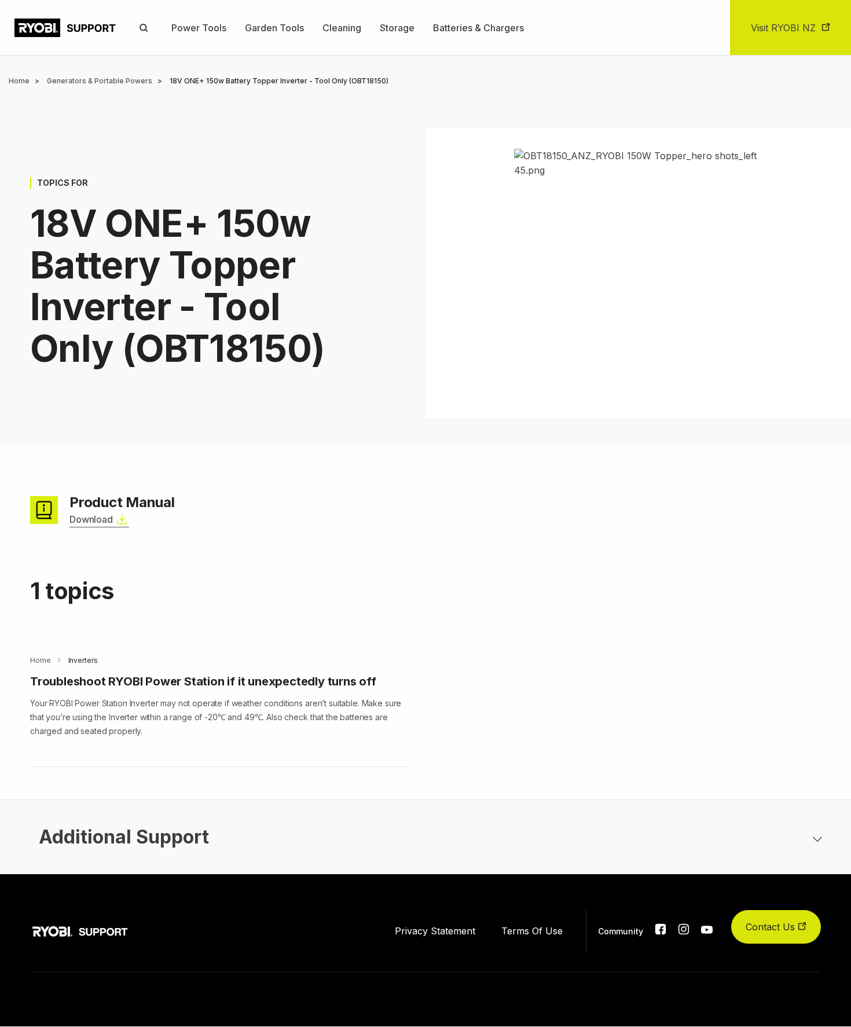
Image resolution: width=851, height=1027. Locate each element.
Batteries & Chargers (478, 28)
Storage (397, 28)
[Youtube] (707, 930)
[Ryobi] (65, 28)
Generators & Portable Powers (99, 80)
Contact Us (772, 927)
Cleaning (341, 28)
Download (91, 519)
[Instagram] (683, 931)
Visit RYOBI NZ (783, 28)
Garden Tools (274, 28)
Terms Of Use (532, 931)
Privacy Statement (435, 931)
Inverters (83, 660)
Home (19, 80)
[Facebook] (660, 931)
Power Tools (198, 28)
